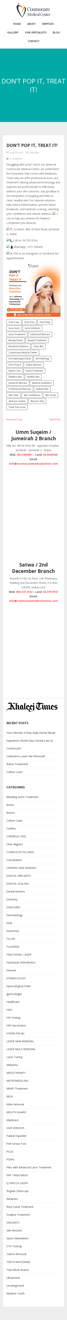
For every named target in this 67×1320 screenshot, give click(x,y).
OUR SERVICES (15, 1128)
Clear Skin (38, 346)
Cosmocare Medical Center (23, 352)
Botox (10, 805)
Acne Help (44, 322)
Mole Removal (15, 1104)
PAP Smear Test (16, 1143)
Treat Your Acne (17, 407)
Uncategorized (15, 1285)
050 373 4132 (24, 592)
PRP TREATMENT (17, 1175)
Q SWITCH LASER (17, 1183)
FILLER (11, 939)
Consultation (14, 860)
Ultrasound (13, 1277)
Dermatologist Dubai (20, 358)
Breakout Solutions (18, 346)
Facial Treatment (34, 370)
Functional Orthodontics (21, 962)
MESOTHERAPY (16, 1073)
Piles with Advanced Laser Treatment (29, 1167)
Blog (56, 33)
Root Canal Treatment (20, 1207)
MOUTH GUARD (16, 1112)
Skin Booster (14, 1230)
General (11, 970)
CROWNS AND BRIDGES (21, 868)
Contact (33, 41)
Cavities (11, 828)
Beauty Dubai (16, 340)
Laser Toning (14, 1057)
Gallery (13, 33)
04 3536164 (50, 454)
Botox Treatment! (17, 764)
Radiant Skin (42, 389)
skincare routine (17, 401)
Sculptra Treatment (18, 1214)
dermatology (42, 358)
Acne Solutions (32, 328)
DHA (9, 923)
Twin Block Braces (18, 1270)
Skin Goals (50, 395)
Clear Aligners (15, 844)
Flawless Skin (15, 376)
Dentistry (12, 899)
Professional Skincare (20, 389)
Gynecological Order (19, 986)
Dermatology (15, 915)
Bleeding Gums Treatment (22, 797)
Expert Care (15, 370)
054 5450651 (25, 454)
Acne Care (14, 322)
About (31, 24)
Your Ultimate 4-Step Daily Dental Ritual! (31, 733)
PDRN (10, 1159)
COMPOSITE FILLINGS (20, 852)
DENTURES (13, 907)
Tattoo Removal (16, 1254)
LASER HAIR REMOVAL (20, 1041)
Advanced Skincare (40, 334)
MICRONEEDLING (17, 1080)
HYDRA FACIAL (16, 1033)
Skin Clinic (14, 395)
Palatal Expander (17, 1136)
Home (17, 24)
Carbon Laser (15, 772)
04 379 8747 (50, 592)
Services (48, 24)
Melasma (12, 1065)
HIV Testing (13, 1017)
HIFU (9, 1009)
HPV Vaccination (16, 1025)
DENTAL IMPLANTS (19, 875)
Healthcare (13, 1002)
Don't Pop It (15, 364)
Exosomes (13, 931)
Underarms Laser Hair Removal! (26, 756)
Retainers (12, 1199)
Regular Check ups (18, 1191)
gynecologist (14, 994)
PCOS (10, 1151)
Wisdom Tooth (16, 1293)
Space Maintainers (18, 1238)
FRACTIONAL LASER (19, 954)
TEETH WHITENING (18, 1262)
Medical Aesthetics (42, 383)
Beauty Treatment (37, 340)
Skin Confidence (32, 395)
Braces (11, 812)
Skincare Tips (37, 401)
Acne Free (29, 322)
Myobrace (13, 1120)
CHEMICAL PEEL (16, 836)
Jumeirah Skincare (18, 383)
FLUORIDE (13, 946)
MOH (10, 1096)
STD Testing (14, 1246)
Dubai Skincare (34, 364)
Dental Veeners (16, 891)
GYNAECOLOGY (16, 978)
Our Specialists (36, 33)
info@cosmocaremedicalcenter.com (33, 463)
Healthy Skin (33, 376)
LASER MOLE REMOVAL (21, 1049)
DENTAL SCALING (18, 883)
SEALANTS (13, 1222)
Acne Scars (14, 328)
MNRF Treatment (17, 1088)
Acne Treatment (17, 334)
